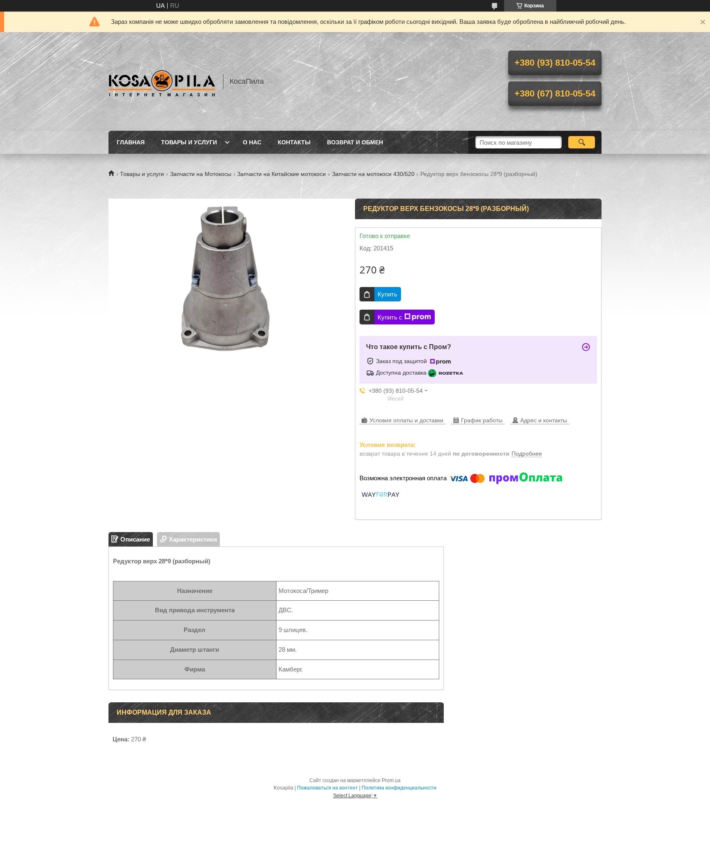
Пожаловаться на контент (327, 788)
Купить (387, 294)
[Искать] (581, 142)
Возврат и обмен (355, 142)
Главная (131, 142)
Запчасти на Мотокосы (200, 174)
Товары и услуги (189, 142)
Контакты (294, 142)
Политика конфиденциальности (399, 788)
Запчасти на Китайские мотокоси (281, 174)
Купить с (390, 317)
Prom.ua (391, 780)
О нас (252, 142)
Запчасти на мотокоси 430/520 (373, 174)
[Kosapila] (161, 81)
